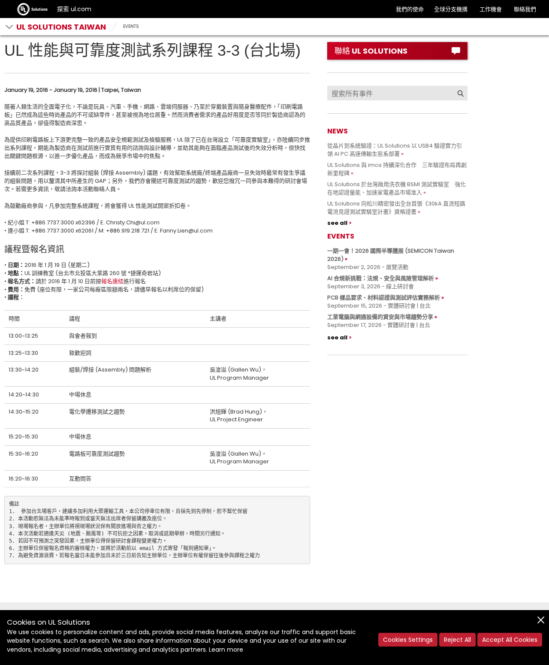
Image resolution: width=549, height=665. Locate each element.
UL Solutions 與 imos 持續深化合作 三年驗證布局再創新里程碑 (397, 169)
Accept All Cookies (509, 639)
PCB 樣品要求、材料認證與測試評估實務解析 (383, 297)
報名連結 (112, 281)
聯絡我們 (525, 9)
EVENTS (131, 26)
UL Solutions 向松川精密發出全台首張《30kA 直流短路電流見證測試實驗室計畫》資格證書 (396, 208)
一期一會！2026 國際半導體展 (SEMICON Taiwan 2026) (390, 255)
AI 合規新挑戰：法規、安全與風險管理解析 (380, 278)
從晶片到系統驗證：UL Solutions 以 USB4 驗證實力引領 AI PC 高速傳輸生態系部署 (394, 150)
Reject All (457, 639)
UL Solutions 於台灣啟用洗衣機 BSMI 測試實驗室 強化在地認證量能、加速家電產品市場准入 (396, 188)
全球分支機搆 (451, 9)
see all (337, 223)
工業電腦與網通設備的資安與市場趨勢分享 (380, 317)
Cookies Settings (408, 639)
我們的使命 (410, 9)
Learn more (226, 649)
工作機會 (491, 9)
